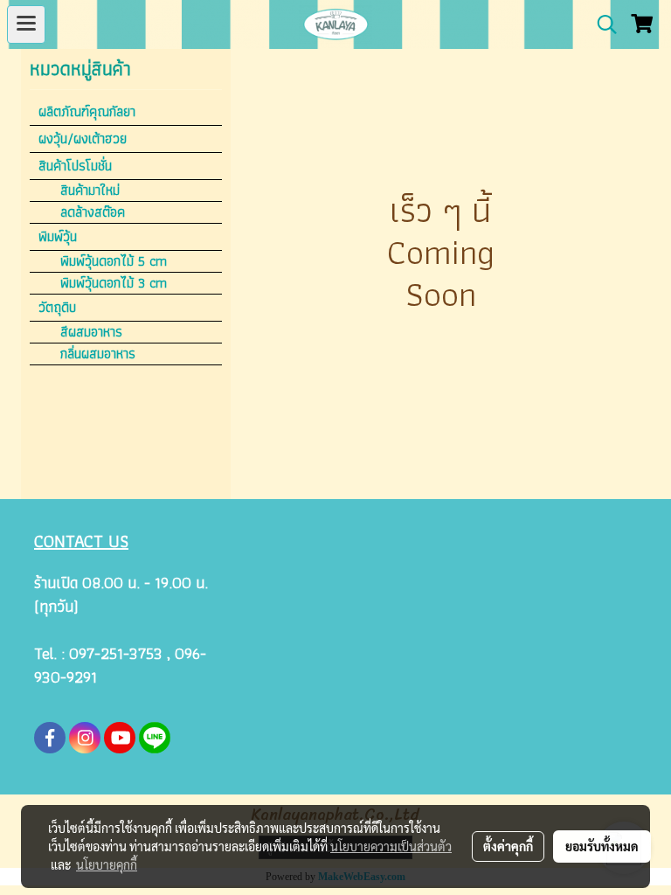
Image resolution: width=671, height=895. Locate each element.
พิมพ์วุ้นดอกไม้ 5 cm (113, 261)
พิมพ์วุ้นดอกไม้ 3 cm (113, 283)
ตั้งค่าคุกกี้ (508, 846)
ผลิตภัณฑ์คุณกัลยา (86, 111)
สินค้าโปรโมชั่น (75, 166)
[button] (601, 24)
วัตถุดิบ (57, 307)
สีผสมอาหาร (91, 332)
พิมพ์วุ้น (57, 236)
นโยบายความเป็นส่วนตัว (391, 846)
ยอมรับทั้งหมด (602, 846)
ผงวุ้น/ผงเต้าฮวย (82, 138)
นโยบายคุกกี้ (106, 864)
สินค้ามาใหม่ (90, 190)
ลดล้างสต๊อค (92, 212)
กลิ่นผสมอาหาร (97, 353)
